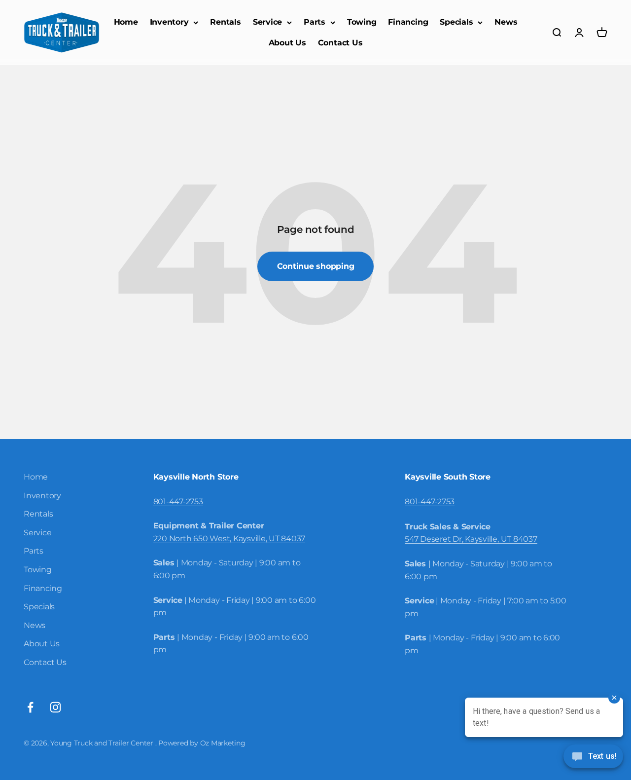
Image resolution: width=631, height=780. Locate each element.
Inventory (169, 22)
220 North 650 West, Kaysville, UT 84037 (229, 538)
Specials (456, 22)
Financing (408, 22)
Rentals (225, 22)
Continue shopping (315, 266)
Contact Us (340, 42)
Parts (314, 22)
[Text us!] (593, 757)
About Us (287, 42)
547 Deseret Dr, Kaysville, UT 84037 (471, 539)
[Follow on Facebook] (30, 707)
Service (267, 22)
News (505, 22)
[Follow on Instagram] (55, 707)
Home (126, 22)
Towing (362, 22)
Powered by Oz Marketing (201, 743)
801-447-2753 (178, 501)
